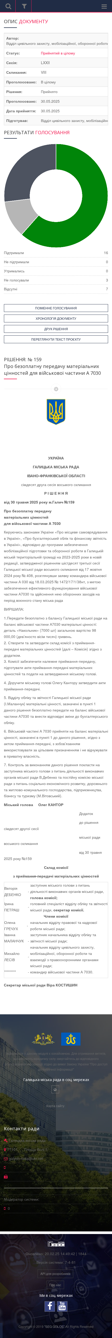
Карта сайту (55, 1105)
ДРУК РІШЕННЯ (56, 329)
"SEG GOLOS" (54, 1326)
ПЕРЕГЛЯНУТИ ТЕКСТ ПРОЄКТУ (56, 339)
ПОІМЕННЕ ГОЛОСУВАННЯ (56, 308)
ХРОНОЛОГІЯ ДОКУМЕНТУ (56, 318)
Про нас (55, 1284)
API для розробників (55, 1273)
